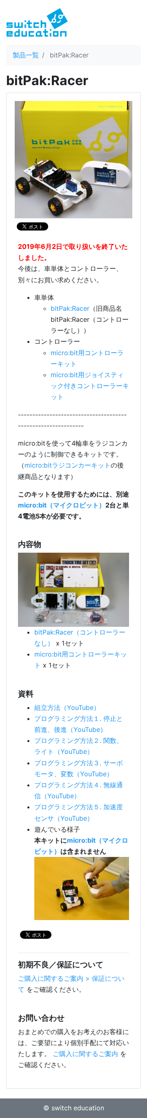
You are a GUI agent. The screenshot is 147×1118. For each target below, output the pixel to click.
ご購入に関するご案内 (85, 1054)
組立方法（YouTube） (67, 707)
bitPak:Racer (70, 308)
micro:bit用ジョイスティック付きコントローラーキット (90, 386)
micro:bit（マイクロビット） (61, 505)
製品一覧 (26, 55)
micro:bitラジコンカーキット (67, 465)
